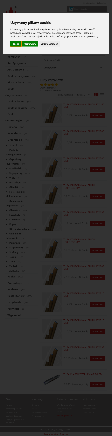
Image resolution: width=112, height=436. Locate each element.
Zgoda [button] (16, 44)
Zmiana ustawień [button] (49, 44)
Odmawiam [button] (30, 44)
